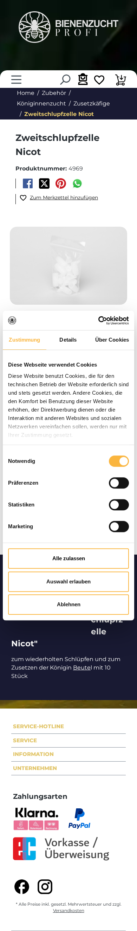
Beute (82, 667)
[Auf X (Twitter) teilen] (44, 183)
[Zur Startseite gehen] (68, 27)
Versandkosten (68, 910)
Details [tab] (68, 340)
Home (25, 93)
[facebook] (22, 887)
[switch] (119, 483)
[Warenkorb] (120, 80)
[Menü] (16, 79)
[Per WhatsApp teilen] (77, 183)
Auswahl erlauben (68, 581)
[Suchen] (65, 79)
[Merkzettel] (99, 80)
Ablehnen (68, 604)
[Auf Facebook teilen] (27, 183)
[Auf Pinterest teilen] (61, 183)
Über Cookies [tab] (112, 340)
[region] (68, 266)
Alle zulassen (68, 558)
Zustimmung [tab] (24, 340)
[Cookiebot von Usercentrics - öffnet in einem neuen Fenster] (98, 320)
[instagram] (45, 887)
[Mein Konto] (82, 79)
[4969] (68, 266)
